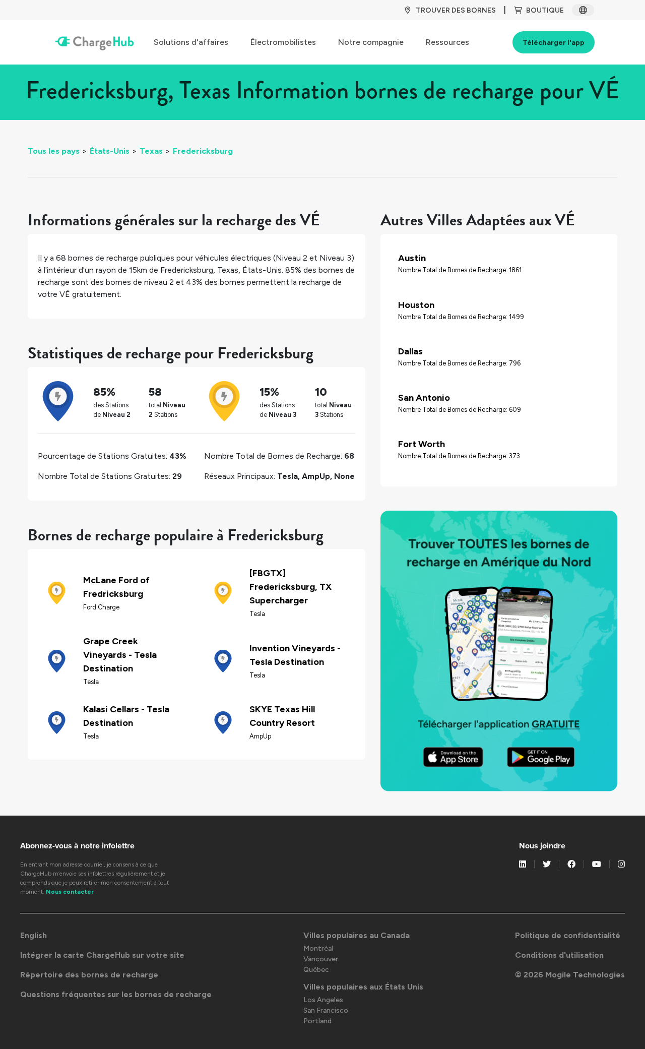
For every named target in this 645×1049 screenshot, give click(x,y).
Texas (151, 151)
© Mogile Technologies (570, 974)
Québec (316, 969)
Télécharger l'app (554, 42)
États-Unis (110, 151)
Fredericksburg (203, 151)
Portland (317, 1021)
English (33, 935)
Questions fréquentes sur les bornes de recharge (116, 994)
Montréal (318, 948)
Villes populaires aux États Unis (363, 987)
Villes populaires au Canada (356, 935)
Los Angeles (323, 1000)
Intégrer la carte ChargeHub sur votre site (102, 955)
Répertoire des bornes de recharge (89, 974)
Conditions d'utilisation (559, 955)
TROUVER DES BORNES (456, 10)
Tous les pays (54, 151)
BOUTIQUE (545, 10)
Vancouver (320, 959)
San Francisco (325, 1010)
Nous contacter (70, 891)
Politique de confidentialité (567, 935)
